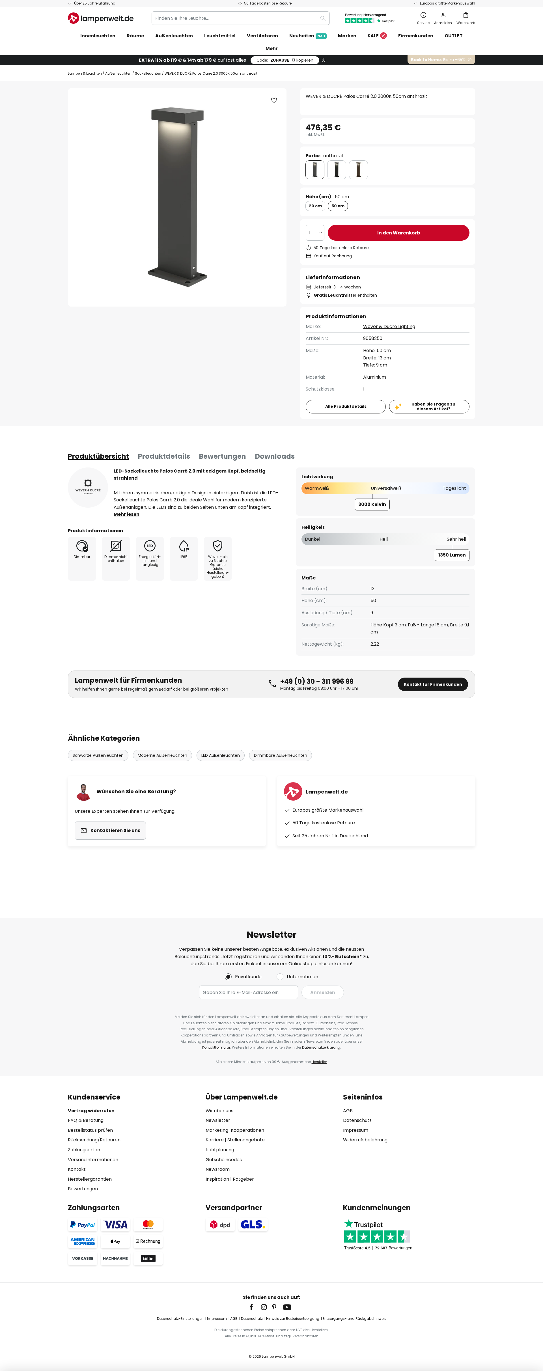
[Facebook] (255, 1307)
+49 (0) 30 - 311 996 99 (317, 681)
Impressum (355, 1130)
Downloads (275, 456)
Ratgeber (243, 1179)
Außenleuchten (118, 73)
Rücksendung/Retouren (94, 1140)
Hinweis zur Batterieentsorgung (292, 1318)
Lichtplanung (220, 1149)
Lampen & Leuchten (85, 73)
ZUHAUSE (285, 60)
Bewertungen (222, 456)
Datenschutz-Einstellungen (180, 1318)
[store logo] (100, 18)
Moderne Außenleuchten (162, 755)
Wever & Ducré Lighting (389, 326)
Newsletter (218, 1120)
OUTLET (454, 36)
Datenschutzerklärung (321, 1047)
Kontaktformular (216, 1047)
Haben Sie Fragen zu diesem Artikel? (433, 406)
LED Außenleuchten (220, 755)
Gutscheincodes (224, 1159)
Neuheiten (307, 36)
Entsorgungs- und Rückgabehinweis (354, 1318)
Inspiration (217, 1179)
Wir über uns (219, 1110)
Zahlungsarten (84, 1149)
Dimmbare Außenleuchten (280, 755)
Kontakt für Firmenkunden (433, 684)
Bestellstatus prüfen (90, 1130)
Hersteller (319, 1061)
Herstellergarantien (90, 1179)
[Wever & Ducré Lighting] (88, 487)
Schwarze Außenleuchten (98, 755)
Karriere (215, 1140)
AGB (348, 1110)
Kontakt (77, 1169)
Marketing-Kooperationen (235, 1130)
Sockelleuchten (148, 73)
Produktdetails (164, 456)
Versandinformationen (93, 1159)
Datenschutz (357, 1120)
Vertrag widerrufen (91, 1110)
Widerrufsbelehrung (365, 1140)
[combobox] (240, 18)
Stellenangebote (246, 1140)
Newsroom (218, 1169)
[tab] (98, 456)
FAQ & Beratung (86, 1120)
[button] (274, 100)
